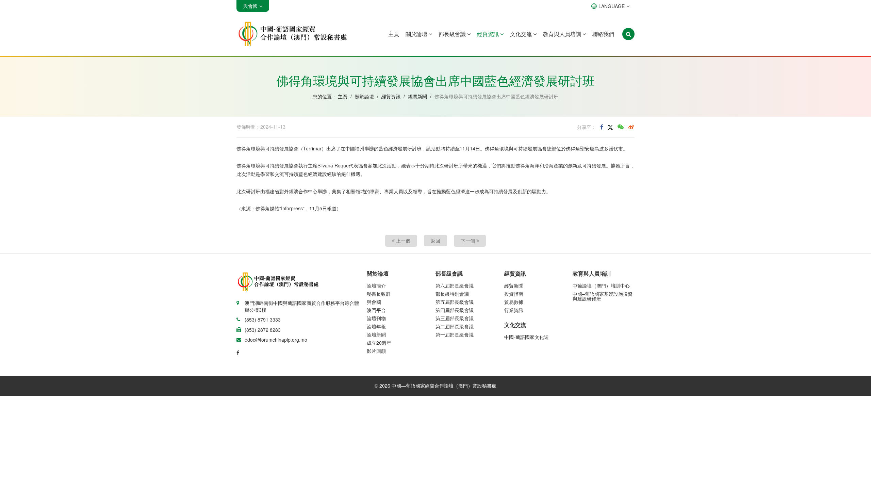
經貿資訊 (488, 34)
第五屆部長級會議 (455, 301)
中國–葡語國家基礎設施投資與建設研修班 (602, 296)
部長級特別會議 (452, 293)
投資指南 (513, 293)
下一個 (468, 240)
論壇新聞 (376, 334)
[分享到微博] (631, 127)
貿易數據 (513, 301)
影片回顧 (376, 350)
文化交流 (521, 34)
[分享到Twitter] (610, 127)
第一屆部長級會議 (455, 334)
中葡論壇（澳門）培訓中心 (601, 285)
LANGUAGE (611, 6)
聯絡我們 (603, 34)
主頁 (393, 34)
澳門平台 (376, 310)
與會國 (374, 301)
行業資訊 (513, 310)
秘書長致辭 (379, 293)
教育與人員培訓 (562, 34)
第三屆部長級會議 (455, 318)
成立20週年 (379, 342)
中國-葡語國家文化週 (526, 336)
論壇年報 (376, 326)
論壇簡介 (376, 285)
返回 (435, 240)
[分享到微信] (620, 127)
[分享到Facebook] (601, 127)
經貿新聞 (417, 96)
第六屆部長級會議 (455, 285)
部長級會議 (453, 34)
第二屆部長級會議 (455, 326)
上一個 (402, 240)
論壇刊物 (376, 318)
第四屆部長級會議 (455, 310)
